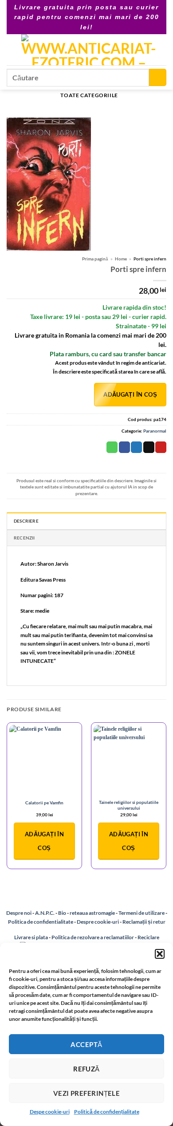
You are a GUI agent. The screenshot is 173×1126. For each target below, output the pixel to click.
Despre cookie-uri (98, 921)
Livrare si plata (31, 937)
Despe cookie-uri (50, 1111)
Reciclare (148, 937)
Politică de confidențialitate (106, 1111)
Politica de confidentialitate (40, 921)
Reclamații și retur (143, 921)
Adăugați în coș (130, 394)
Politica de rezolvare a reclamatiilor (92, 937)
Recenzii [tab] (24, 537)
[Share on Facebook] (124, 447)
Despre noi (18, 912)
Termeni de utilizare (141, 912)
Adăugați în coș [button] (44, 841)
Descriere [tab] (26, 521)
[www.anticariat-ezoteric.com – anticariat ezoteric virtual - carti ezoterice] (88, 49)
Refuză (86, 1069)
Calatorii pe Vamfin (44, 802)
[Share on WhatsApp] (112, 447)
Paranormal (154, 430)
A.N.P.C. (45, 912)
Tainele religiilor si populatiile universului (128, 805)
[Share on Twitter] (136, 447)
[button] (159, 953)
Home (121, 258)
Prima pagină (95, 258)
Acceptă (86, 1044)
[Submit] (157, 77)
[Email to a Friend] (148, 447)
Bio (62, 912)
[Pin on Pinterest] (160, 447)
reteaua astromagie (92, 912)
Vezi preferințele (86, 1093)
